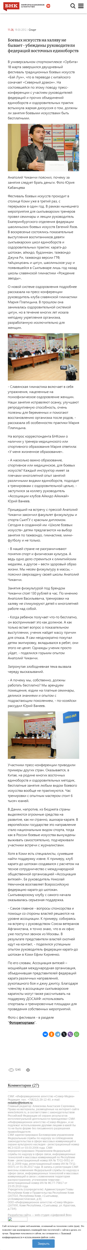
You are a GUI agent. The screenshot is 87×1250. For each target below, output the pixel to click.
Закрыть (44, 1243)
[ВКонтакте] (45, 1034)
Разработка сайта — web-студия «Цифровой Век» (40, 1215)
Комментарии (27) (23, 1085)
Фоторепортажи (21, 1022)
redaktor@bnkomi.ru (20, 1102)
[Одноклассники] (51, 1034)
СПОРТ (32, 29)
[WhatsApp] (76, 1034)
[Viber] (70, 1034)
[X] (64, 1034)
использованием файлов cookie (40, 1237)
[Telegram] (57, 1034)
